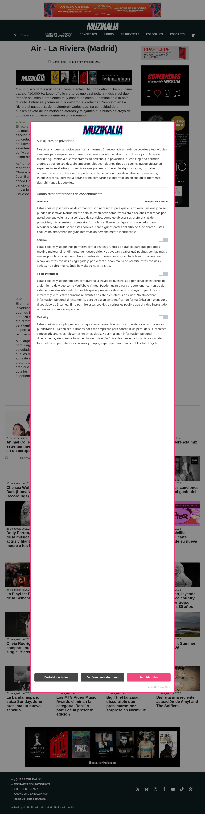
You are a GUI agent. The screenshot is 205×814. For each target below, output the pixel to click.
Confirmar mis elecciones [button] (102, 677)
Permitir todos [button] (148, 677)
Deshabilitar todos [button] (56, 677)
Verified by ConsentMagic (159, 687)
